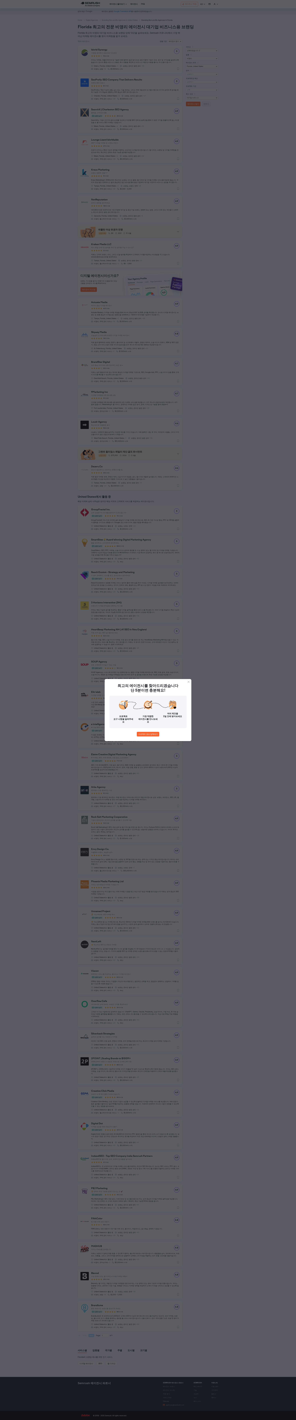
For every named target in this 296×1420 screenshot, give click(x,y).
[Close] (188, 682)
